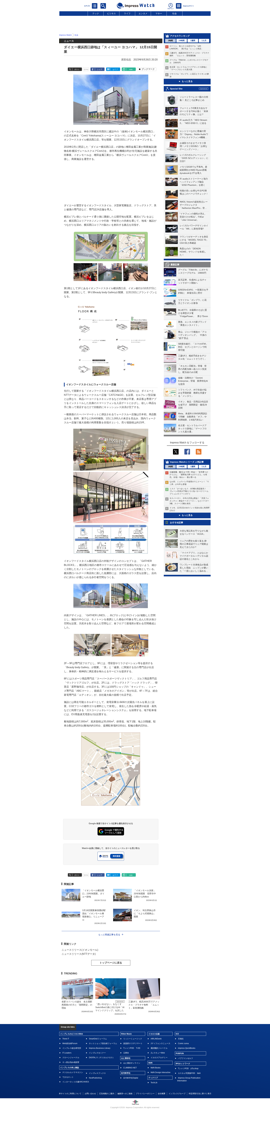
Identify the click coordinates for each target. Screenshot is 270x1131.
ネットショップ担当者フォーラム (103, 1043)
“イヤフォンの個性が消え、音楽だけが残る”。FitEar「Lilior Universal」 (193, 216)
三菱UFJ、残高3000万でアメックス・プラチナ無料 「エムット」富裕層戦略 (143, 1004)
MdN (150, 1063)
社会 (174, 13)
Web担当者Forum (69, 1043)
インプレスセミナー (97, 1053)
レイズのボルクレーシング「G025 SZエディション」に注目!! (194, 158)
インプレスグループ (177, 1093)
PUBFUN (180, 1053)
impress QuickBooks (186, 1048)
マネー (158, 13)
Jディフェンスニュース (160, 1043)
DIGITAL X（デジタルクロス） (102, 1057)
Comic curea (183, 1043)
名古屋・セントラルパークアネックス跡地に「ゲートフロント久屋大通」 (192, 428)
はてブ (115, 69)
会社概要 (161, 1093)
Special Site (176, 88)
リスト (86, 69)
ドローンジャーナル (70, 1057)
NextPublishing (95, 1078)
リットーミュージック (132, 1039)
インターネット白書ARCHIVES (75, 1082)
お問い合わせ (90, 1093)
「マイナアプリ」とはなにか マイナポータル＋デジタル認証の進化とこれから (195, 555)
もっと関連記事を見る (109, 934)
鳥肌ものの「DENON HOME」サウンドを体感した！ (193, 251)
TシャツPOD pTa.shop (188, 1068)
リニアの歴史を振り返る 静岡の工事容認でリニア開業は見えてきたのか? (194, 544)
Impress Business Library (99, 1048)
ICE (177, 1034)
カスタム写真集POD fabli (189, 1073)
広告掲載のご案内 (106, 1093)
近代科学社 (125, 1073)
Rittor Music (126, 1034)
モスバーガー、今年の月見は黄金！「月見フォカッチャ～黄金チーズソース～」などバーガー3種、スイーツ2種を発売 (189, 501)
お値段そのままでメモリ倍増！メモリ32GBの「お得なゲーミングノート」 (193, 146)
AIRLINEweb (156, 1039)
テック (95, 13)
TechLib (154, 1083)
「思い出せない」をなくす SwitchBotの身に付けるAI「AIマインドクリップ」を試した (109, 1007)
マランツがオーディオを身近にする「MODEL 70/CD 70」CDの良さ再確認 (194, 239)
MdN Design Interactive (160, 1072)
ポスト (77, 69)
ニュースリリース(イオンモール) (80, 950)
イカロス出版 (154, 1034)
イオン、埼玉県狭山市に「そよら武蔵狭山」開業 (145, 913)
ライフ (127, 13)
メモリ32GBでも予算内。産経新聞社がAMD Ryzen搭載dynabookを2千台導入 (193, 170)
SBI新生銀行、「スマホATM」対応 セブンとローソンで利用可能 (193, 347)
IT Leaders (66, 1053)
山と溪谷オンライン (131, 1063)
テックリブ (153, 1078)
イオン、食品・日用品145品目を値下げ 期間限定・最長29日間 (193, 404)
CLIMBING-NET (130, 1068)
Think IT (65, 1039)
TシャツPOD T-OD (131, 1048)
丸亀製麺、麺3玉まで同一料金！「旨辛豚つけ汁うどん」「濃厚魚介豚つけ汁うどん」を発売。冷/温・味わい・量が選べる (189, 474)
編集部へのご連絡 (125, 1093)
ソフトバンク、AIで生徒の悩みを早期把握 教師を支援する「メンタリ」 (192, 392)
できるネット (68, 1077)
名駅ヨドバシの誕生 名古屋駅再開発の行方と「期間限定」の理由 (77, 1004)
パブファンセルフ (185, 1058)
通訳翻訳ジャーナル (159, 1048)
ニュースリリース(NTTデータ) (79, 954)
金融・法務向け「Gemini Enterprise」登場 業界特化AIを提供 (193, 381)
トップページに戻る (111, 962)
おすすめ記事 (176, 522)
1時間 (170, 40)
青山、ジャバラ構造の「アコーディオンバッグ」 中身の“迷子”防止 (192, 335)
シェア (99, 69)
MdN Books (155, 1068)
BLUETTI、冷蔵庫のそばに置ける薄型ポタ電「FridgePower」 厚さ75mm (193, 313)
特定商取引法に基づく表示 (200, 1093)
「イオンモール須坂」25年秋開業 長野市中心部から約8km (145, 893)
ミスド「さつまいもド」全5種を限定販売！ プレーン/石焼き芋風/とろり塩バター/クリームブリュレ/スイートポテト (189, 491)
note (130, 69)
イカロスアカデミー (159, 1057)
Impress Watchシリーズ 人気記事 (187, 462)
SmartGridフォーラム (98, 1039)
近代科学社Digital (130, 1078)
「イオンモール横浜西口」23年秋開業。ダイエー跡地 (93, 893)
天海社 (181, 1039)
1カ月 (204, 40)
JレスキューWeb (158, 1053)
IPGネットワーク (183, 1064)
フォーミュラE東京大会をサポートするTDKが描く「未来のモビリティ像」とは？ (194, 111)
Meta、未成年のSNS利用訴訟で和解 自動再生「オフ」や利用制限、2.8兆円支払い (192, 416)
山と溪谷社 (125, 1058)
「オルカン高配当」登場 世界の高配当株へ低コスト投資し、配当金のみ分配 (192, 369)
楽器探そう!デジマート (132, 1043)
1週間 (192, 40)
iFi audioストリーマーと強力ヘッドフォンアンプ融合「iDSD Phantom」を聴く (194, 181)
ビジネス (111, 13)
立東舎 (126, 1053)
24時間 (182, 40)
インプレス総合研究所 (71, 1048)
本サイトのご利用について (70, 1093)
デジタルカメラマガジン (72, 1072)
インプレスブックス (97, 1073)
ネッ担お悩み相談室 (70, 1062)
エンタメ (143, 13)
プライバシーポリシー (145, 1093)
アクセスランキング (180, 36)
